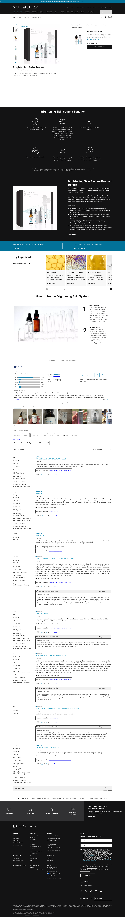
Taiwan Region (77, 906)
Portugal (40, 906)
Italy (95, 905)
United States (101, 906)
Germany (79, 905)
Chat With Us (30, 813)
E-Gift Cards (16, 863)
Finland (69, 905)
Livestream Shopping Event (53, 838)
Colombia (59, 905)
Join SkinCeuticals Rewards (19, 865)
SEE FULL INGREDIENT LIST (22, 263)
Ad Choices (49, 865)
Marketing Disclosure (92, 868)
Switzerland (70, 906)
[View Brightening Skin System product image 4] (16, 57)
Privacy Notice (98, 869)
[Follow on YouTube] (101, 891)
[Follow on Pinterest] (91, 891)
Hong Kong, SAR (90, 905)
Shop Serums (16, 838)
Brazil (38, 905)
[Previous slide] (47, 289)
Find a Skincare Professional (53, 850)
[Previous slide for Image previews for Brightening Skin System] (16, 24)
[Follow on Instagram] (96, 891)
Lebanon (16, 906)
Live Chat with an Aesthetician (54, 836)
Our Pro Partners (34, 841)
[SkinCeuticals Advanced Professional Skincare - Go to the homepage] (25, 7)
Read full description (32, 75)
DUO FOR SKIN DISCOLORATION (40, 798)
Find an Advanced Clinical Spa (54, 847)
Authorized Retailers (34, 865)
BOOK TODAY (17, 248)
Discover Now (99, 47)
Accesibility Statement (52, 871)
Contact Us (32, 863)
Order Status (16, 858)
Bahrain (29, 905)
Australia (20, 905)
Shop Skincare (16, 836)
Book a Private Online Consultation (52, 841)
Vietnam (107, 906)
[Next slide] (111, 289)
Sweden (64, 906)
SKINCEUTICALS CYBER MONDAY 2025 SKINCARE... (93, 798)
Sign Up (87, 875)
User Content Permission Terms (49, 912)
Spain (60, 906)
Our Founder (33, 839)
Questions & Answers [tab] (69, 360)
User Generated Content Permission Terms (52, 868)
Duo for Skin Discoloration (94, 31)
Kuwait (110, 905)
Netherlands (26, 906)
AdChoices (27, 914)
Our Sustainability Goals (35, 846)
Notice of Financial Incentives (90, 860)
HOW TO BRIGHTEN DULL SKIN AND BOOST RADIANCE (64, 798)
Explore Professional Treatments (51, 845)
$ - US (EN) (70, 7)
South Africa (55, 906)
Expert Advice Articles (18, 845)
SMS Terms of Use (37, 912)
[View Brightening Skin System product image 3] (16, 48)
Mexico (20, 906)
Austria (24, 905)
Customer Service (91, 7)
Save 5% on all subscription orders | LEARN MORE (61, 1)
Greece (83, 905)
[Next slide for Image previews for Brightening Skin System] (16, 62)
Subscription (9, 813)
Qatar (44, 906)
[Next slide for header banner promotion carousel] (121, 1)
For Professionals (34, 853)
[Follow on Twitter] (86, 891)
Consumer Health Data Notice (37, 869)
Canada (42, 905)
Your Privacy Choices (54, 873)
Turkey (82, 906)
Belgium (34, 905)
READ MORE (50, 283)
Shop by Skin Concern (18, 842)
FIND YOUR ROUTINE (79, 248)
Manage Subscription (18, 860)
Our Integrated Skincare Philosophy (35, 836)
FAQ (31, 860)
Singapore (49, 906)
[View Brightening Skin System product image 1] (16, 29)
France (73, 905)
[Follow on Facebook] (81, 891)
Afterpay (32, 867)
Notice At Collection (51, 875)
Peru (36, 906)
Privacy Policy (50, 858)
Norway (31, 906)
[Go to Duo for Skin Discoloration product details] (78, 37)
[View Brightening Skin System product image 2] (16, 38)
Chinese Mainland (52, 905)
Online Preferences (51, 863)
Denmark (64, 905)
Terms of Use (50, 860)
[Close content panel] (123, 1)
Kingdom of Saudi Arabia (103, 905)
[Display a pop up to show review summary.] (101, 39)
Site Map (14, 912)
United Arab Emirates (92, 906)
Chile (46, 905)
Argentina (15, 905)
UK (86, 906)
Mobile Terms (91, 855)
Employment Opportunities (36, 851)
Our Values (32, 848)
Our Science (33, 844)
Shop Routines (16, 840)
